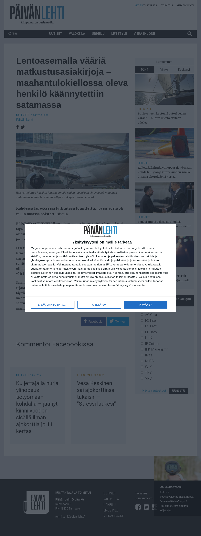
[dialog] (100, 268)
